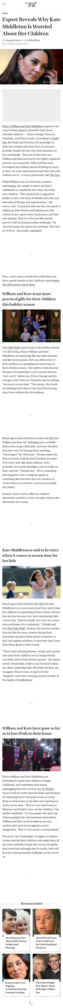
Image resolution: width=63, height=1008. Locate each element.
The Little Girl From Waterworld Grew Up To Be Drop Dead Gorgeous (46, 942)
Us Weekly (48, 788)
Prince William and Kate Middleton (23, 126)
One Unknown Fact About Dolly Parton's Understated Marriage (16, 942)
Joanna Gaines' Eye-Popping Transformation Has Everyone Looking (16, 987)
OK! (51, 438)
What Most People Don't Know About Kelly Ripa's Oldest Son (45, 987)
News (5, 13)
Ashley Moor (33, 40)
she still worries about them (18, 284)
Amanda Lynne (13, 40)
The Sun (55, 175)
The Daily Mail (10, 347)
